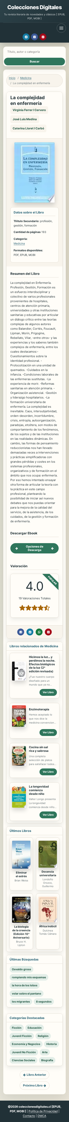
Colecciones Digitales (34, 7)
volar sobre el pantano (26, 993)
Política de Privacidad (43, 1111)
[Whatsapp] (39, 632)
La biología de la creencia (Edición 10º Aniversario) (21, 932)
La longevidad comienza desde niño (39, 790)
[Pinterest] (42, 36)
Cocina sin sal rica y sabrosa (38, 749)
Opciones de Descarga (34, 548)
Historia (51, 1044)
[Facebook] (34, 36)
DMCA (42, 1116)
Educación (35, 1027)
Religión (43, 1036)
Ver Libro (48, 692)
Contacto (29, 1116)
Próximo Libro (33, 1085)
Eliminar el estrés (21, 874)
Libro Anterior (36, 1075)
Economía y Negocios (26, 1044)
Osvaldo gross (21, 969)
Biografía (47, 1060)
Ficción (16, 1027)
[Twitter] (26, 36)
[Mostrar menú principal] (61, 28)
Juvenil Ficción (22, 1036)
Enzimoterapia (39, 709)
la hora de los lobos (24, 985)
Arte (45, 1052)
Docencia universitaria (47, 873)
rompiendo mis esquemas (29, 977)
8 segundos (44, 1001)
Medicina (25, 78)
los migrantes (21, 1001)
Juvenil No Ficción (24, 1052)
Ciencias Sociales (23, 1060)
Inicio (12, 78)
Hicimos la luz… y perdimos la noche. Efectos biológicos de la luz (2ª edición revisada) (42, 664)
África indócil (48, 926)
